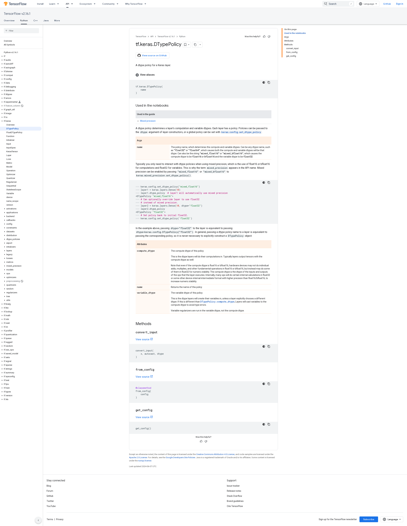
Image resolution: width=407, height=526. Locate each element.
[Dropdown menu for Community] (118, 4)
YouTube (51, 506)
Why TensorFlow (133, 3)
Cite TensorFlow (235, 506)
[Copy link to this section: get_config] (155, 410)
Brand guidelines (235, 501)
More (57, 20)
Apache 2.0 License (138, 457)
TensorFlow (141, 36)
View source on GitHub (154, 55)
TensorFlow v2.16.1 (17, 14)
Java (45, 20)
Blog (49, 486)
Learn (52, 3)
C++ (35, 20)
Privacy (59, 519)
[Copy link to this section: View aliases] (158, 75)
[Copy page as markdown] (195, 44)
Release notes (234, 491)
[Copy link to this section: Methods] (154, 324)
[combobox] (338, 4)
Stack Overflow (234, 496)
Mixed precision (148, 121)
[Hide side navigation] (38, 520)
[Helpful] (264, 36)
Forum (50, 491)
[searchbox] (21, 30)
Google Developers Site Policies (180, 457)
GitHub (387, 3)
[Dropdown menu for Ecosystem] (95, 4)
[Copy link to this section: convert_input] (161, 332)
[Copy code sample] (268, 82)
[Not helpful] (269, 36)
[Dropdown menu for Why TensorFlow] (146, 4)
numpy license (144, 460)
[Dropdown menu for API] (73, 4)
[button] (20, 56)
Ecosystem (86, 3)
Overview (9, 20)
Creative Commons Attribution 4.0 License (215, 454)
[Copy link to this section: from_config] (157, 370)
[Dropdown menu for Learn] (59, 4)
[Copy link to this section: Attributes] (150, 244)
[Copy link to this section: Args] (145, 141)
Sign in (399, 4)
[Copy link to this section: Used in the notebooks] (172, 106)
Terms (50, 519)
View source (142, 339)
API (67, 3)
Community (108, 3)
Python (24, 20)
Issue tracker (233, 486)
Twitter (50, 501)
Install (40, 3)
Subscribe (368, 519)
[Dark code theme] (263, 82)
